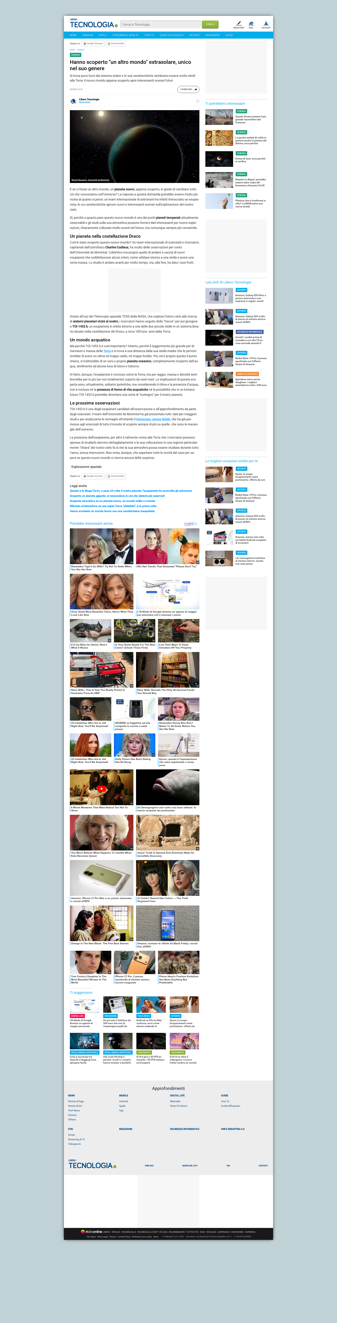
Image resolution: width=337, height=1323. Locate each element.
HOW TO (149, 35)
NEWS (73, 35)
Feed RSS (149, 1166)
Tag (228, 1166)
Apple (122, 1105)
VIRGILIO (116, 1232)
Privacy (113, 1237)
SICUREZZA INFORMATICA (249, 332)
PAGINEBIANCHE (177, 1232)
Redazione (125, 1129)
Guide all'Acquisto (230, 1105)
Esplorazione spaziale (86, 467)
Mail (251, 28)
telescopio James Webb (153, 419)
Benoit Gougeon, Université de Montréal (90, 180)
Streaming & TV (76, 1139)
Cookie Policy (124, 1237)
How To (225, 1101)
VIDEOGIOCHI (144, 1052)
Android (123, 1101)
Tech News (74, 1110)
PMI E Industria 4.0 (233, 1129)
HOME (72, 50)
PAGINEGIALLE (129, 1232)
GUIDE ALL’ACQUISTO (247, 374)
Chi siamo (91, 1237)
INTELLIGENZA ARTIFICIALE (84, 1052)
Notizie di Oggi (76, 1101)
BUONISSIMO (237, 1232)
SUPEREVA (250, 1232)
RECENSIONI (213, 35)
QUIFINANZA (224, 1232)
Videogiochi (74, 1143)
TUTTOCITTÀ (192, 1232)
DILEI (202, 1232)
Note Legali (102, 1237)
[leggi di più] (197, 101)
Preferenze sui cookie (142, 1237)
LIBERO (106, 1232)
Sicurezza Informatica (184, 1129)
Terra (107, 351)
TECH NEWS (144, 1016)
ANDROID (87, 35)
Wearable (175, 1101)
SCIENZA (81, 50)
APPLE (103, 35)
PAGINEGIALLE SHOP (147, 1232)
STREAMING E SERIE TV (126, 35)
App (121, 1110)
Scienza (72, 1115)
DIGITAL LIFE (77, 1016)
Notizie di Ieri (75, 1105)
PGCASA (163, 1232)
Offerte (72, 1119)
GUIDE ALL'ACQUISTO (171, 35)
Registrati (239, 28)
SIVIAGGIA (211, 1232)
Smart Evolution (178, 1105)
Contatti (263, 1166)
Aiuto (155, 1237)
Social (71, 1134)
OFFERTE (194, 35)
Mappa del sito (190, 1166)
